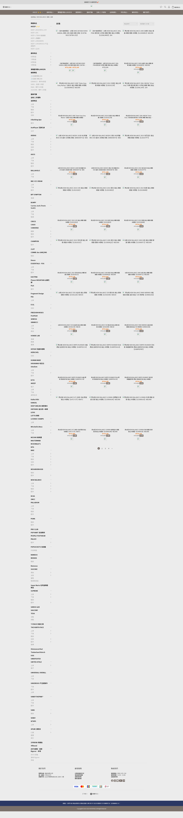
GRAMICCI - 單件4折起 (38, 81)
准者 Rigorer (35, 757)
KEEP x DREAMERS (37, 41)
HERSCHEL (35, 352)
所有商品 (124, 12)
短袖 (55, 462)
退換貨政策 (78, 777)
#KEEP (33, 383)
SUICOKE (34, 569)
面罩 (32, 735)
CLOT (33, 249)
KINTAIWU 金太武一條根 (39, 409)
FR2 (32, 297)
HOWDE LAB (35, 335)
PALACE (33, 539)
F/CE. (33, 304)
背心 (55, 459)
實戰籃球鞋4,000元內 (65, 12)
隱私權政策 (78, 778)
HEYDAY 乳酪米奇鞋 (38, 349)
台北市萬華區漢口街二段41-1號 (54, 777)
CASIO (33, 224)
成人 (55, 734)
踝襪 (32, 342)
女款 (51, 17)
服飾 (32, 231)
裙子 (55, 465)
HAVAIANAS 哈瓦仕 (37, 363)
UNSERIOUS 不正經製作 (39, 683)
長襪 (32, 198)
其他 (32, 331)
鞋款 (48, 17)
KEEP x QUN (35, 49)
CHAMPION (35, 241)
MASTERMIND (36, 440)
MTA (32, 447)
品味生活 (34, 395)
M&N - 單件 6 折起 (37, 87)
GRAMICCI (34, 322)
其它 (55, 474)
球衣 (55, 455)
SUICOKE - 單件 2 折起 (38, 90)
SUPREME (34, 591)
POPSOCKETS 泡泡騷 (38, 547)
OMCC (33, 499)
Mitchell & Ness (36, 427)
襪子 (55, 466)
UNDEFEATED (36, 659)
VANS (33, 710)
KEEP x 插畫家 (36, 38)
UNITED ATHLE (36, 662)
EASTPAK (34, 277)
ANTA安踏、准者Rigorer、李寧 (36, 750)
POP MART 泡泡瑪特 (38, 532)
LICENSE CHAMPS (37, 419)
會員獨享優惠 (79, 775)
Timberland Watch (38, 652)
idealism (34, 366)
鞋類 (32, 217)
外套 (55, 470)
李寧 (32, 760)
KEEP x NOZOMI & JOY (39, 30)
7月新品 (33, 59)
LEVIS (33, 412)
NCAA (33, 496)
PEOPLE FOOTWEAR (38, 536)
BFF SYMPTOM (36, 194)
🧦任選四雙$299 (36, 76)
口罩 (32, 732)
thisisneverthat (37, 649)
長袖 (55, 466)
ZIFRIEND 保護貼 (37, 742)
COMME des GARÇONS (39, 252)
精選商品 (34, 23)
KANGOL (34, 402)
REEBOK (34, 558)
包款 (32, 115)
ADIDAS (33, 135)
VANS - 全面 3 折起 (37, 84)
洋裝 (55, 474)
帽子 (32, 387)
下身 (32, 107)
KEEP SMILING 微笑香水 (39, 406)
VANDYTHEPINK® (37, 696)
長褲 (55, 461)
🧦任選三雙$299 (36, 79)
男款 (55, 460)
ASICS (33, 154)
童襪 (32, 344)
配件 (32, 112)
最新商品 (50, 12)
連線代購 (90, 12)
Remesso (34, 566)
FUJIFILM (34, 316)
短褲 (55, 458)
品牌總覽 (113, 12)
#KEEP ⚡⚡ (37, 12)
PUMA (33, 518)
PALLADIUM (35, 502)
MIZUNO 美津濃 (36, 437)
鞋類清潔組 (34, 581)
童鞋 (55, 468)
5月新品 (33, 65)
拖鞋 (55, 581)
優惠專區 (78, 12)
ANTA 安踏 (34, 754)
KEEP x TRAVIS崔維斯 (38, 35)
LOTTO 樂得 (35, 415)
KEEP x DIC (34, 32)
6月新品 (33, 62)
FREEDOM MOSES (37, 312)
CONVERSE (35, 228)
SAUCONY (34, 610)
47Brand (34, 746)
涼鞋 (55, 578)
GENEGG (34, 319)
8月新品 (33, 56)
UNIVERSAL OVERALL (38, 672)
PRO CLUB (34, 529)
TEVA (33, 613)
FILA (32, 285)
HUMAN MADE (36, 360)
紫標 (32, 644)
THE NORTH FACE (37, 627)
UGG (32, 655)
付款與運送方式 (79, 773)
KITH (33, 380)
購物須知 (135, 12)
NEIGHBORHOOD (37, 469)
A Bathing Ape (36, 119)
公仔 (32, 131)
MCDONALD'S (36, 444)
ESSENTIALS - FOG (37, 263)
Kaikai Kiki (35, 399)
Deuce (33, 260)
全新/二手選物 (101, 12)
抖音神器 (34, 550)
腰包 (55, 471)
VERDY (33, 718)
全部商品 (33, 17)
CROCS (33, 221)
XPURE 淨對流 (36, 729)
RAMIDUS (34, 555)
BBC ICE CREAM (36, 181)
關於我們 (146, 12)
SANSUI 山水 (35, 607)
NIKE (32, 450)
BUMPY (33, 202)
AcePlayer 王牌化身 (38, 127)
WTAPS (33, 721)
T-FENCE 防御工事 (37, 624)
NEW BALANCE (41, 17)
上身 (32, 104)
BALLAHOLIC (35, 170)
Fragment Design (37, 293)
